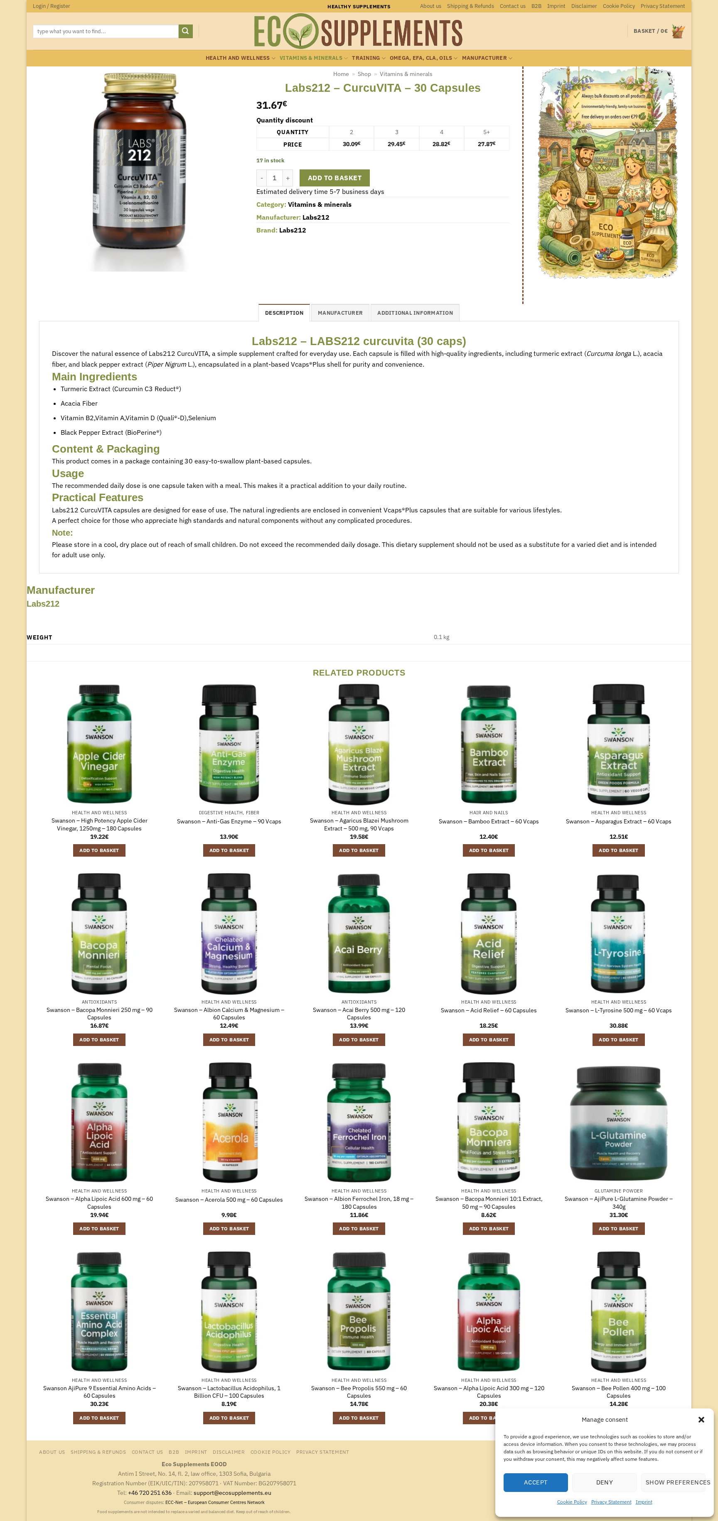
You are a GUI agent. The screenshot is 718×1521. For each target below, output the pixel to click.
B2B (536, 6)
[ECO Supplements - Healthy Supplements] (359, 31)
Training (366, 57)
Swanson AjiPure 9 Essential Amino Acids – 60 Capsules (99, 1392)
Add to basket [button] (99, 850)
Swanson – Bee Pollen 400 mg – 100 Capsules (619, 1392)
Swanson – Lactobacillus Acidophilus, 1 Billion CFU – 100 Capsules (229, 1392)
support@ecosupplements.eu (232, 1493)
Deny (604, 1482)
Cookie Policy (572, 1502)
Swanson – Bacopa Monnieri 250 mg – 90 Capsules (99, 1013)
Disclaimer (584, 6)
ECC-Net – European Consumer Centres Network (215, 1502)
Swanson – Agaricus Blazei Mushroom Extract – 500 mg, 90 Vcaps (359, 824)
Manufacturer (484, 57)
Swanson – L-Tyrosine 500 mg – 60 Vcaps (619, 1010)
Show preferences (676, 1482)
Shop (364, 74)
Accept (536, 1482)
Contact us (513, 6)
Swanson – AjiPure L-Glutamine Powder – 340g (619, 1202)
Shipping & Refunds (470, 6)
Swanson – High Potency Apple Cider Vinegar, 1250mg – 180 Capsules (100, 824)
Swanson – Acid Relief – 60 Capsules (489, 1010)
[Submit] (186, 31)
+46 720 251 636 (150, 1493)
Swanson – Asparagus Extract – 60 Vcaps (618, 821)
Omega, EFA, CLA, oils (421, 57)
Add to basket (334, 178)
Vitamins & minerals (311, 57)
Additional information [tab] (415, 312)
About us (430, 6)
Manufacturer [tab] (340, 312)
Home (341, 74)
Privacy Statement (611, 1502)
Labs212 (315, 217)
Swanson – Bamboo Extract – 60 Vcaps (489, 821)
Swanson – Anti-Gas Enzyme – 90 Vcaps (229, 821)
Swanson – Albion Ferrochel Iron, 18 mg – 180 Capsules (359, 1202)
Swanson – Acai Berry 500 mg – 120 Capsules (359, 1013)
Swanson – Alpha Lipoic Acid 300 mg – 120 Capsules (489, 1392)
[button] (701, 1420)
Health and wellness (238, 57)
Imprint (644, 1502)
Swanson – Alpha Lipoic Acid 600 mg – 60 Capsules (99, 1202)
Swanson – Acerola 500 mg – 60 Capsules (229, 1199)
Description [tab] (284, 312)
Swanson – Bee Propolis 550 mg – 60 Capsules (359, 1392)
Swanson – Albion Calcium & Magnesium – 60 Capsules (229, 1013)
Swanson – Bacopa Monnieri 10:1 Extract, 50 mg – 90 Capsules (489, 1202)
